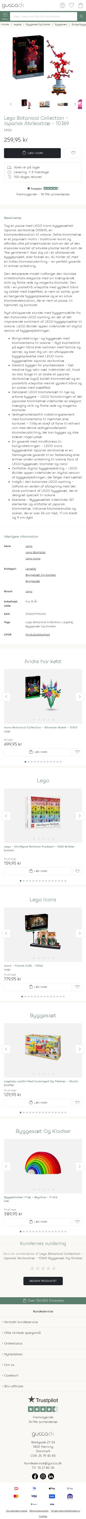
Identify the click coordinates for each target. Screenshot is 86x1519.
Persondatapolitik (39, 1510)
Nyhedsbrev (13, 1354)
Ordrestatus (13, 1343)
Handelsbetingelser (16, 1510)
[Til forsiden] (13, 5)
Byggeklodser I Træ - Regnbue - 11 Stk (30, 1197)
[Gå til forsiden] (43, 1434)
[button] (11, 104)
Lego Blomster (36, 552)
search (81, 16)
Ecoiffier (9, 1085)
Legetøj (31, 569)
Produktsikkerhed (38, 635)
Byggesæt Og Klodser (41, 575)
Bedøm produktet (43, 1281)
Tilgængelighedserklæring (65, 1510)
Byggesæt (33, 581)
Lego (8, 129)
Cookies (43, 1516)
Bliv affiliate (13, 1386)
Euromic (9, 850)
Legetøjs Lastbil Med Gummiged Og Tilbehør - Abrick (41, 1081)
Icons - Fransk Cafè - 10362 (23, 965)
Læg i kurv (32, 153)
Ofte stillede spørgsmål (22, 1333)
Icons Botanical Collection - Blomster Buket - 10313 (40, 727)
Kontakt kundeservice (21, 1322)
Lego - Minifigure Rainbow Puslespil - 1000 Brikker (39, 846)
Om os (9, 1365)
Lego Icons (33, 558)
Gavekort (11, 1375)
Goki (6, 1201)
